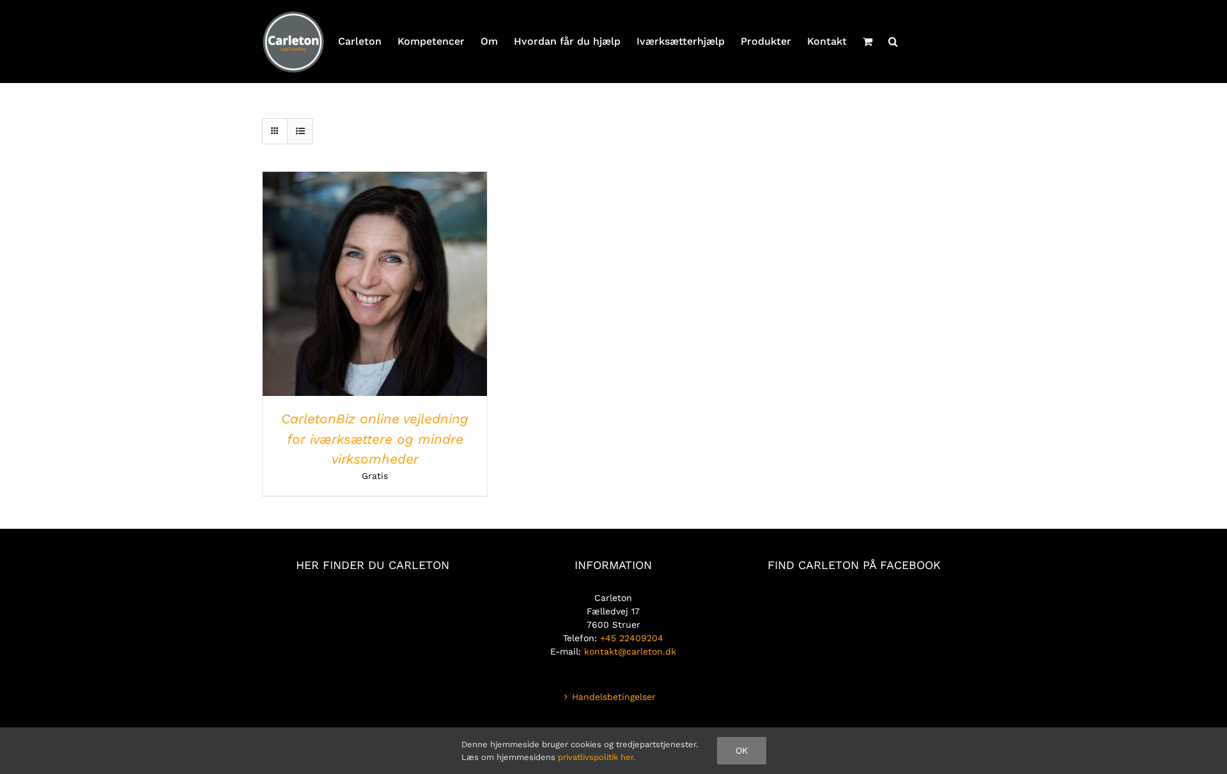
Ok (742, 750)
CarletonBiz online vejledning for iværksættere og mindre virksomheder (374, 439)
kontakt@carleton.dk (630, 651)
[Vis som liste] (300, 131)
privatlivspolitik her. (596, 757)
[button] (893, 41)
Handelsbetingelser (614, 697)
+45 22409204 (631, 638)
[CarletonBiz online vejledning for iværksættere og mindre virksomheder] (375, 178)
